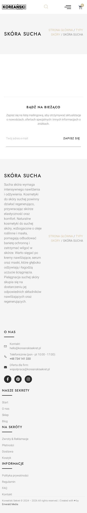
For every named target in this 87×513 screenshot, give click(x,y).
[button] (68, 7)
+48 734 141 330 (20, 359)
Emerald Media (10, 504)
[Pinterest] (18, 379)
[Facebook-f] (7, 379)
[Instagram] (28, 379)
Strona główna (61, 30)
